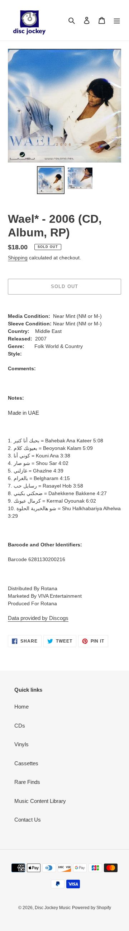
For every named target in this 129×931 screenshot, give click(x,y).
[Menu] (116, 20)
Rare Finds (27, 782)
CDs (19, 726)
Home (21, 707)
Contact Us (27, 820)
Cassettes (26, 763)
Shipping (18, 257)
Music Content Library (40, 801)
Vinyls (21, 744)
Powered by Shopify (91, 907)
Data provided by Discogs (38, 618)
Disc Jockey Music (53, 907)
